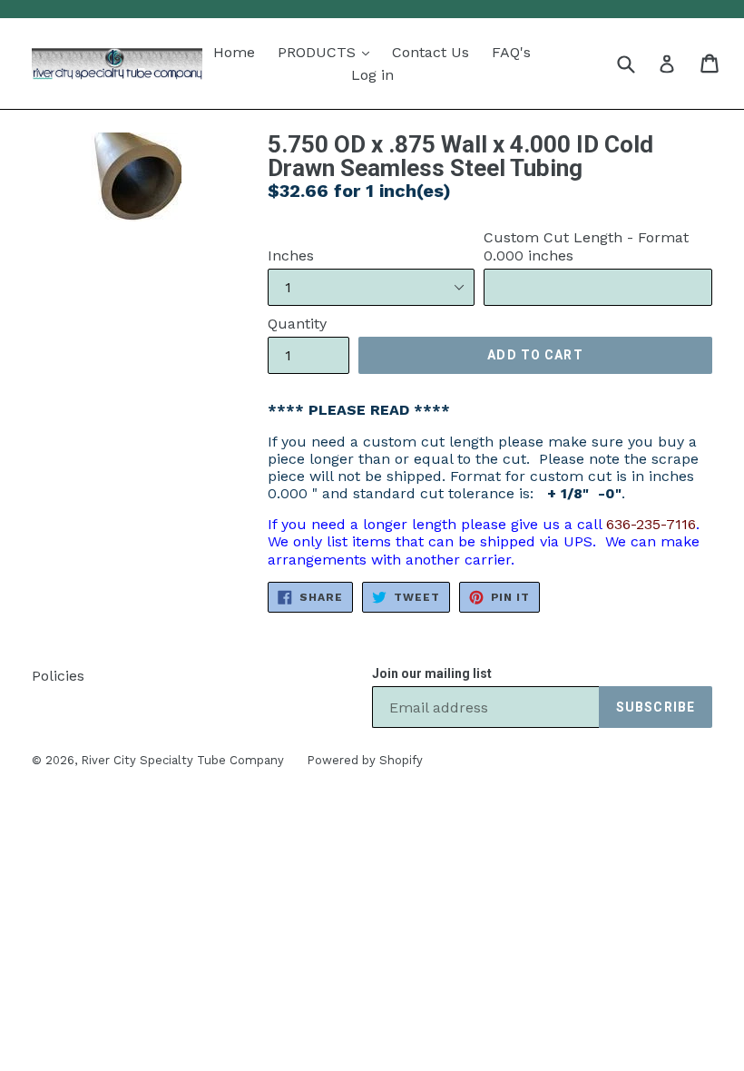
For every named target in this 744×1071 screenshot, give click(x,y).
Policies (58, 675)
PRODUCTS (319, 52)
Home (234, 52)
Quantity (297, 323)
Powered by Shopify (365, 760)
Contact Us (430, 52)
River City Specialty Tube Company (182, 760)
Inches (291, 255)
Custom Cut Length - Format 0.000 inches (586, 246)
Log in (372, 75)
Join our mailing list (432, 673)
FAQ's (511, 52)
